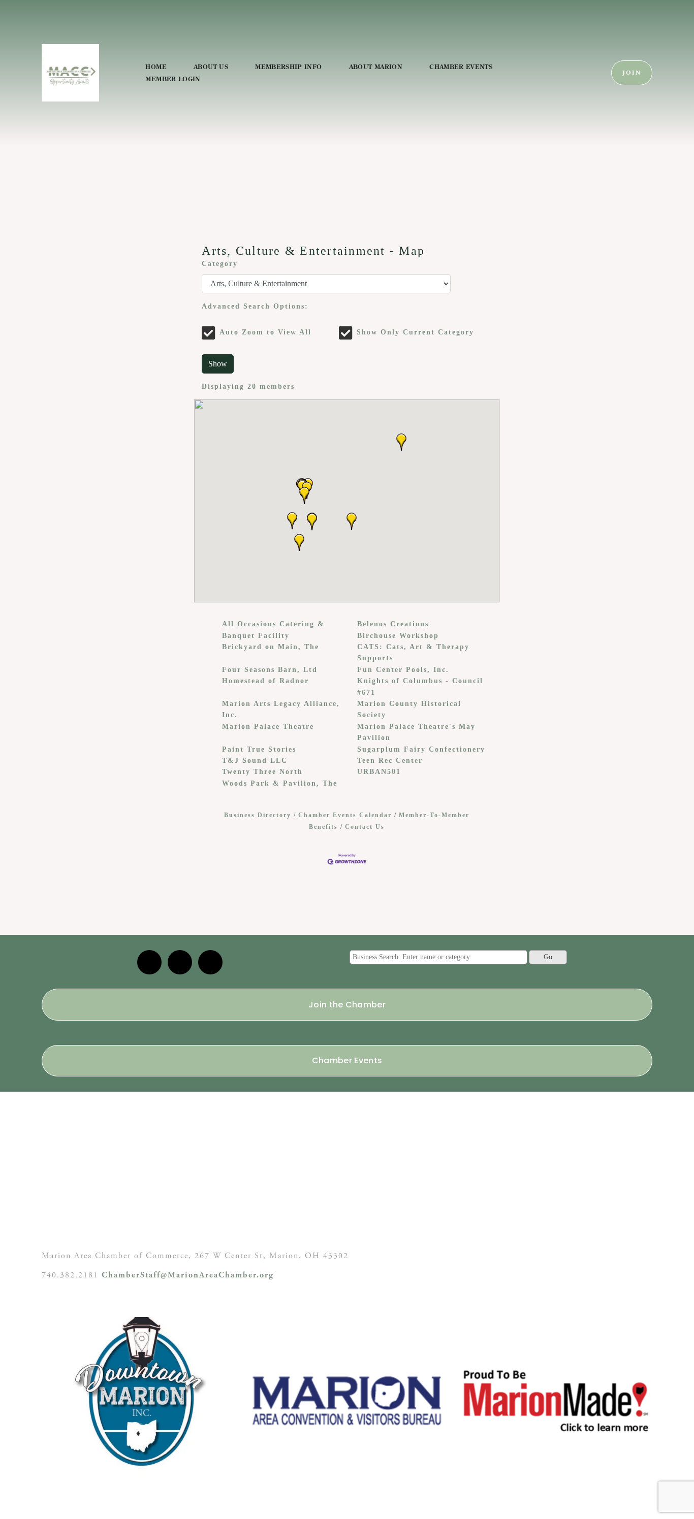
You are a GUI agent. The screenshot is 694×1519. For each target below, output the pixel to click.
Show (217, 363)
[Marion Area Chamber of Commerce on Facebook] (210, 962)
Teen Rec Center (390, 760)
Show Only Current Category (415, 332)
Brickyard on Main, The (270, 647)
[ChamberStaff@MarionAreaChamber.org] (149, 962)
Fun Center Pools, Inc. (403, 669)
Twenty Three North (262, 771)
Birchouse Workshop (398, 635)
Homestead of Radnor (265, 681)
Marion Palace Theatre (268, 726)
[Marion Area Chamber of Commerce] (180, 962)
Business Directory (257, 815)
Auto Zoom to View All (265, 332)
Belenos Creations (393, 624)
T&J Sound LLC (255, 760)
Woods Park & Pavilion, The (279, 783)
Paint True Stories (259, 749)
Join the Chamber (347, 1004)
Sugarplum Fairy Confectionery (421, 749)
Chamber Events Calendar (345, 815)
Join (631, 73)
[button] (292, 520)
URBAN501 (379, 771)
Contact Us (365, 826)
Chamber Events (460, 67)
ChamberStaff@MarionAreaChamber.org (188, 1275)
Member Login (172, 79)
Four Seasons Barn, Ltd (270, 669)
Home (155, 67)
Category (220, 263)
